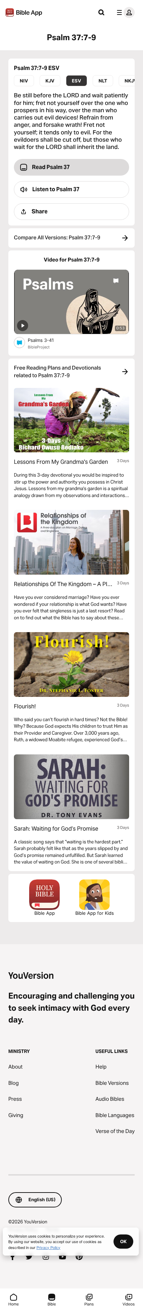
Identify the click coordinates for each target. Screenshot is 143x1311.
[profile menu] (124, 12)
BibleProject (39, 347)
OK (123, 1241)
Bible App (44, 913)
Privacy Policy (48, 1247)
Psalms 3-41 (47, 340)
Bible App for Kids (94, 913)
